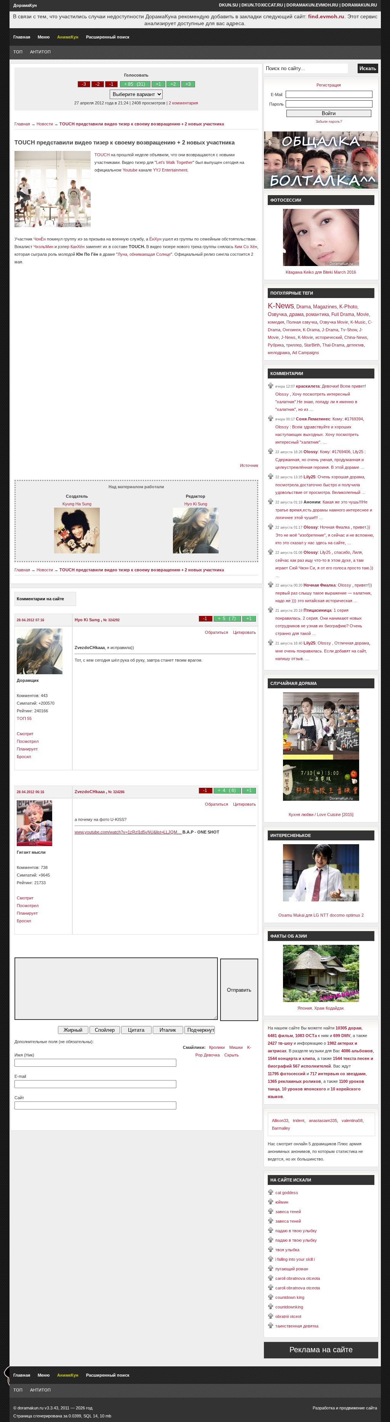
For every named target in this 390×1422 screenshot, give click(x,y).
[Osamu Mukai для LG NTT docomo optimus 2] (321, 900)
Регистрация (328, 85)
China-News (355, 337)
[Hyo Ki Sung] (196, 552)
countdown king (289, 1297)
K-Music (358, 322)
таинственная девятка (296, 1326)
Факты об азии (288, 936)
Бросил (24, 756)
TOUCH (102, 154)
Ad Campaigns (305, 352)
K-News (281, 305)
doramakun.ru (359, 5)
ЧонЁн (40, 239)
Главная (21, 37)
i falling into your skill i (295, 1259)
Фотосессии (285, 200)
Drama (303, 306)
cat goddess (286, 1192)
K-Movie (305, 337)
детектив (355, 345)
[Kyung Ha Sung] (77, 552)
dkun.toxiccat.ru (262, 5)
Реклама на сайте (321, 1349)
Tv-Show (348, 329)
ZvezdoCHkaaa (90, 791)
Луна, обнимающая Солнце (144, 254)
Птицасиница (317, 610)
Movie (362, 314)
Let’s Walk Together (174, 162)
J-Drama (330, 329)
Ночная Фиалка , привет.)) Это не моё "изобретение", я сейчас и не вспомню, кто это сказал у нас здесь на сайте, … (324, 535)
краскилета (308, 386)
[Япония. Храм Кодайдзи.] (321, 1000)
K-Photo (348, 306)
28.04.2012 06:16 (30, 792)
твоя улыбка (287, 1249)
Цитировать (244, 632)
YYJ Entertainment (170, 170)
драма (296, 314)
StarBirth (312, 345)
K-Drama (311, 329)
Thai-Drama (333, 345)
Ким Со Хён (246, 246)
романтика (317, 314)
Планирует (27, 749)
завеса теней (288, 1211)
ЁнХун (155, 239)
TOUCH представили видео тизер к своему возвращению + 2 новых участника (141, 124)
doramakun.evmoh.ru (312, 5)
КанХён (77, 246)
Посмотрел (27, 741)
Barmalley (281, 1128)
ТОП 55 (24, 718)
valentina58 (352, 1120)
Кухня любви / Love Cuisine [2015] (321, 814)
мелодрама (279, 352)
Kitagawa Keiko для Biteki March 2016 (321, 272)
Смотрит (25, 733)
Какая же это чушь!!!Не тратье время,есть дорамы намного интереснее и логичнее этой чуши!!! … (323, 510)
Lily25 (309, 477)
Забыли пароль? (329, 121)
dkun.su (228, 5)
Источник (249, 465)
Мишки (236, 1047)
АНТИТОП (40, 52)
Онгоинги (291, 329)
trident (298, 1120)
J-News (288, 337)
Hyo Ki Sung (195, 504)
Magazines (325, 306)
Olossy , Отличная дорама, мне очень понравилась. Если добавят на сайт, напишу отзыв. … (322, 651)
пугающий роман (291, 1268)
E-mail (20, 1076)
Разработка (324, 1408)
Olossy (311, 451)
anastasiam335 (323, 1120)
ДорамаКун (25, 5)
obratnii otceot (288, 1316)
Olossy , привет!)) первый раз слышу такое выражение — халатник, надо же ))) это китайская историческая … (323, 593)
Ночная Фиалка (320, 585)
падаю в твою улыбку (296, 1230)
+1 (158, 84)
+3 (188, 84)
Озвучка (277, 314)
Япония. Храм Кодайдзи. (321, 1008)
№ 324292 (111, 620)
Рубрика (276, 345)
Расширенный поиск (107, 37)
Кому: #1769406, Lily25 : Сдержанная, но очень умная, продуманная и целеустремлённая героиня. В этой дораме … (320, 459)
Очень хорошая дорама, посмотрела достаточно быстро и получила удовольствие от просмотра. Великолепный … (320, 485)
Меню (44, 37)
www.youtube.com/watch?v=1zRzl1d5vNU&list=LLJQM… (128, 832)
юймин (281, 1202)
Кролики (217, 1047)
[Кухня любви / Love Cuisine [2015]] (321, 799)
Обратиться (216, 632)
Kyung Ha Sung (76, 504)
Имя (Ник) (24, 1055)
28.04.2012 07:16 (30, 620)
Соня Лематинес (313, 419)
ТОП (17, 52)
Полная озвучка (301, 322)
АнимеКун (67, 37)
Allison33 (280, 1120)
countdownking (289, 1307)
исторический (328, 337)
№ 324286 (116, 792)
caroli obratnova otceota (297, 1278)
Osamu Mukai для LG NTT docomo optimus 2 (321, 915)
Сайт (19, 1097)
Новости (45, 124)
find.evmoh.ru (326, 16)
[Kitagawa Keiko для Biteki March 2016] (321, 264)
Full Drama (342, 314)
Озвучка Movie (334, 322)
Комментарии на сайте (40, 598)
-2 (98, 84)
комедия (276, 322)
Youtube (130, 170)
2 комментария (183, 103)
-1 (111, 84)
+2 (173, 84)
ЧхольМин (42, 246)
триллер (294, 345)
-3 (84, 84)
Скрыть (231, 1055)
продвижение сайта (358, 1408)
